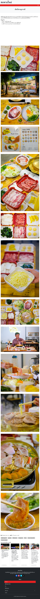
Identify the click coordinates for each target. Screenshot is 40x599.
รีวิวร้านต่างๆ (7, 588)
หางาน (6, 592)
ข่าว (5, 586)
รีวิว (12, 535)
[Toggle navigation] (38, 5)
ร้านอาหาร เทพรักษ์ (4, 540)
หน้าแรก (6, 581)
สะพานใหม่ (6, 2)
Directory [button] (6, 590)
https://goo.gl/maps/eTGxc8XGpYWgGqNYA (12, 23)
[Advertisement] (20, 32)
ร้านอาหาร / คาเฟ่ (16, 535)
